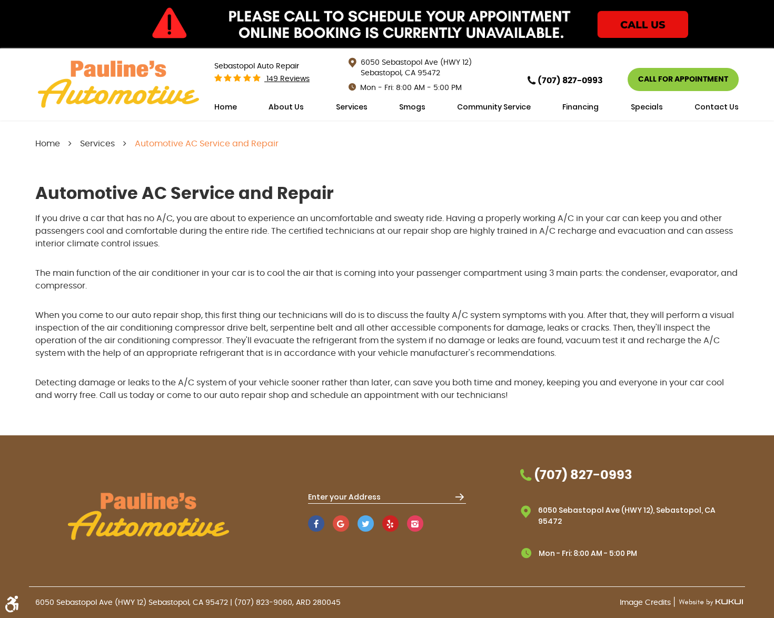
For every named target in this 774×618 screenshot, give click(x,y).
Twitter (366, 523)
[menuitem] (225, 107)
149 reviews (287, 79)
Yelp (390, 523)
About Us (286, 107)
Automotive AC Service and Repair (207, 143)
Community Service (494, 107)
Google (341, 523)
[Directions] (459, 496)
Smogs (412, 107)
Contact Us (716, 107)
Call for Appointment (683, 79)
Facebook (316, 523)
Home (225, 107)
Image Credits (646, 602)
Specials (647, 107)
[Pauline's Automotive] (118, 84)
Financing (580, 107)
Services (352, 107)
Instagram (415, 523)
